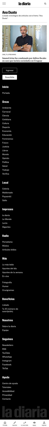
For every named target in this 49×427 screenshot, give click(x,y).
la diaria (6, 215)
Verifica (5, 174)
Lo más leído (8, 264)
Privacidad (7, 395)
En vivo (5, 276)
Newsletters (7, 345)
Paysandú (6, 196)
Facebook (6, 364)
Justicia (5, 146)
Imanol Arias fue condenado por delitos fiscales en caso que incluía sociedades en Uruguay (24, 59)
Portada (6, 93)
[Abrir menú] (4, 3)
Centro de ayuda (10, 383)
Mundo (5, 154)
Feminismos (7, 139)
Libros (5, 150)
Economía (6, 131)
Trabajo (5, 170)
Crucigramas (8, 290)
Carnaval (6, 111)
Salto (4, 200)
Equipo (5, 330)
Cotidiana (6, 119)
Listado (5, 305)
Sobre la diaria (9, 326)
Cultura (5, 123)
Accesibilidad (8, 391)
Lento (4, 223)
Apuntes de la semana (12, 272)
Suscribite (9, 77)
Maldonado (7, 192)
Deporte (6, 127)
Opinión (5, 158)
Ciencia (5, 115)
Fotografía (7, 282)
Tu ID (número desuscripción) (10, 310)
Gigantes (6, 227)
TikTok (5, 368)
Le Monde (7, 219)
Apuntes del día (9, 268)
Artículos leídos (9, 249)
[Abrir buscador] (45, 3)
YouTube (6, 353)
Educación (7, 135)
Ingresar (10, 70)
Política (5, 162)
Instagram (7, 360)
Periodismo (7, 242)
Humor (5, 286)
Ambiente (6, 108)
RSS (4, 349)
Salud (5, 166)
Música (5, 246)
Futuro (5, 142)
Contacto (6, 399)
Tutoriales (6, 387)
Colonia (5, 188)
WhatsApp (7, 357)
